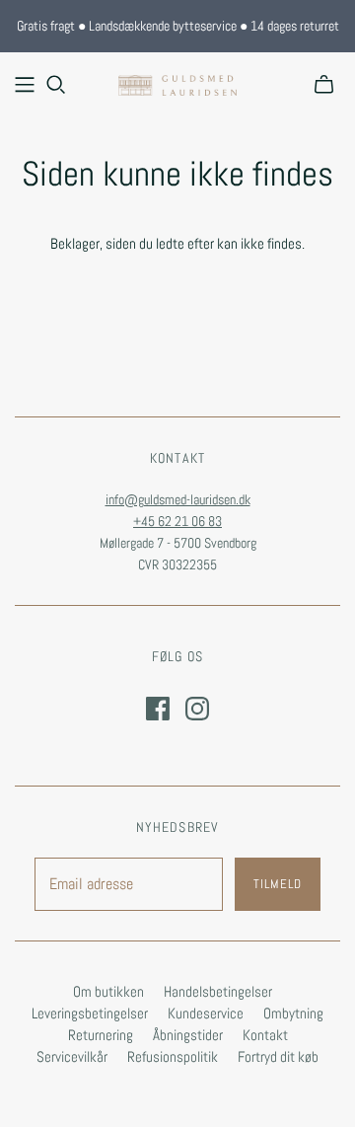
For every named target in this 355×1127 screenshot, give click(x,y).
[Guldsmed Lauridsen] (177, 83)
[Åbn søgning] (56, 85)
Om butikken (108, 991)
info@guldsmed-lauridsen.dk (178, 499)
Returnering (100, 1034)
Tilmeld (277, 883)
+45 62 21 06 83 (177, 521)
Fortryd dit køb (278, 1056)
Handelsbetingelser (218, 991)
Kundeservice (206, 1013)
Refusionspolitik (172, 1056)
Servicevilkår (71, 1056)
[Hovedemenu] (25, 85)
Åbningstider (188, 1034)
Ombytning (293, 1013)
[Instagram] (197, 708)
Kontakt (265, 1034)
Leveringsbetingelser (90, 1013)
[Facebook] (158, 708)
